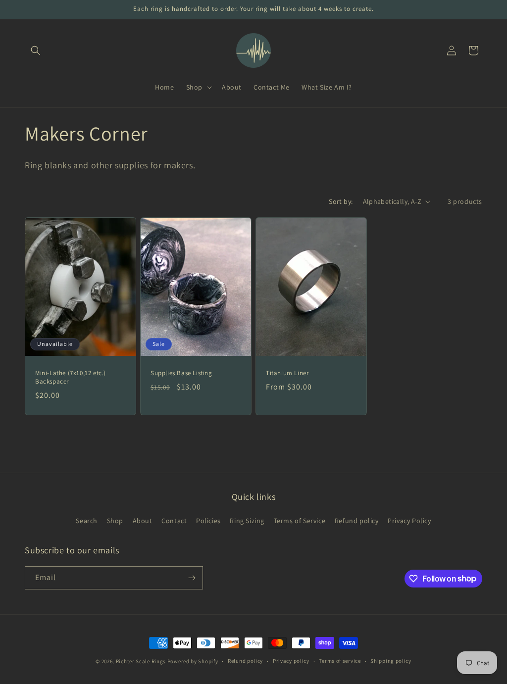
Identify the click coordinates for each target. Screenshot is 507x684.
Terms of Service (300, 520)
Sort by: (341, 201)
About (142, 520)
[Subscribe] (192, 577)
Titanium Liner (287, 373)
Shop (115, 520)
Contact (174, 520)
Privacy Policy (409, 520)
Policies (208, 520)
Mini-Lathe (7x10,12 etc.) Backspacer (70, 377)
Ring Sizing (247, 520)
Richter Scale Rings (141, 661)
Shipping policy (390, 660)
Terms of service (339, 660)
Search (87, 520)
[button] (36, 50)
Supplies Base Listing (181, 373)
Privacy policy (291, 660)
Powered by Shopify (192, 661)
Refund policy (357, 520)
